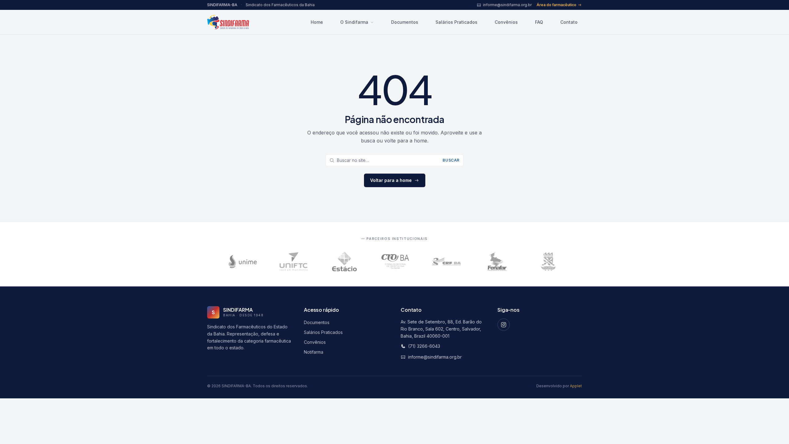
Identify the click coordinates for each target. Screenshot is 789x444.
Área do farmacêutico (556, 4)
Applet (576, 386)
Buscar (451, 160)
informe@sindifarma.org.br (435, 357)
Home (317, 22)
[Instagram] (503, 325)
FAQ (539, 22)
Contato (569, 22)
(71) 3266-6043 (424, 346)
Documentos (404, 22)
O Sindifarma (354, 22)
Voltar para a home (391, 180)
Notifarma (313, 352)
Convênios (506, 22)
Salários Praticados (456, 22)
